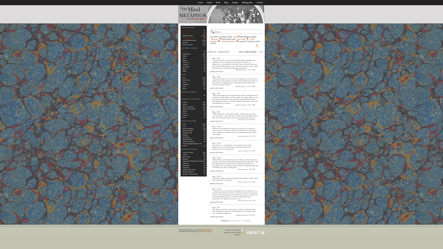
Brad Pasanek (207, 230)
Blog (226, 3)
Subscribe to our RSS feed (232, 232)
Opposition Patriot (188, 130)
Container (185, 64)
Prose (184, 78)
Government (186, 67)
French (184, 113)
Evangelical (186, 167)
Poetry (184, 82)
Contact (260, 3)
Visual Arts (186, 62)
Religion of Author (189, 149)
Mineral (185, 60)
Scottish (185, 102)
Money (184, 69)
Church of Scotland (188, 152)
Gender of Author (188, 92)
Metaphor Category (189, 48)
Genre (183, 75)
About (209, 3)
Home (200, 3)
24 (245, 221)
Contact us (237, 235)
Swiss (184, 117)
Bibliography (247, 3)
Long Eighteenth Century (189, 40)
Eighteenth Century (188, 36)
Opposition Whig (187, 139)
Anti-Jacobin (186, 137)
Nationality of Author (190, 99)
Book (218, 3)
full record (219, 71)
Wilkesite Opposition (188, 141)
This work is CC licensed (233, 230)
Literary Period (187, 27)
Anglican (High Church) (189, 169)
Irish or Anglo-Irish (188, 107)
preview (212, 71)
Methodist (185, 159)
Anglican (185, 154)
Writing (185, 56)
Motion (185, 71)
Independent (186, 165)
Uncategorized (186, 54)
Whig (184, 124)
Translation (186, 84)
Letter (184, 86)
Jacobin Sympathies (188, 128)
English (185, 104)
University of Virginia (204, 231)
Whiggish (185, 135)
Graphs (235, 3)
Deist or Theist (187, 157)
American (185, 115)
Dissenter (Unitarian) (188, 172)
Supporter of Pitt (187, 133)
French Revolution (188, 45)
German (185, 111)
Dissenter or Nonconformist (190, 174)
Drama (184, 88)
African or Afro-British (189, 109)
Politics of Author (188, 121)
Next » (248, 221)
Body (184, 58)
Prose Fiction (186, 80)
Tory (184, 126)
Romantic (185, 42)
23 (243, 221)
